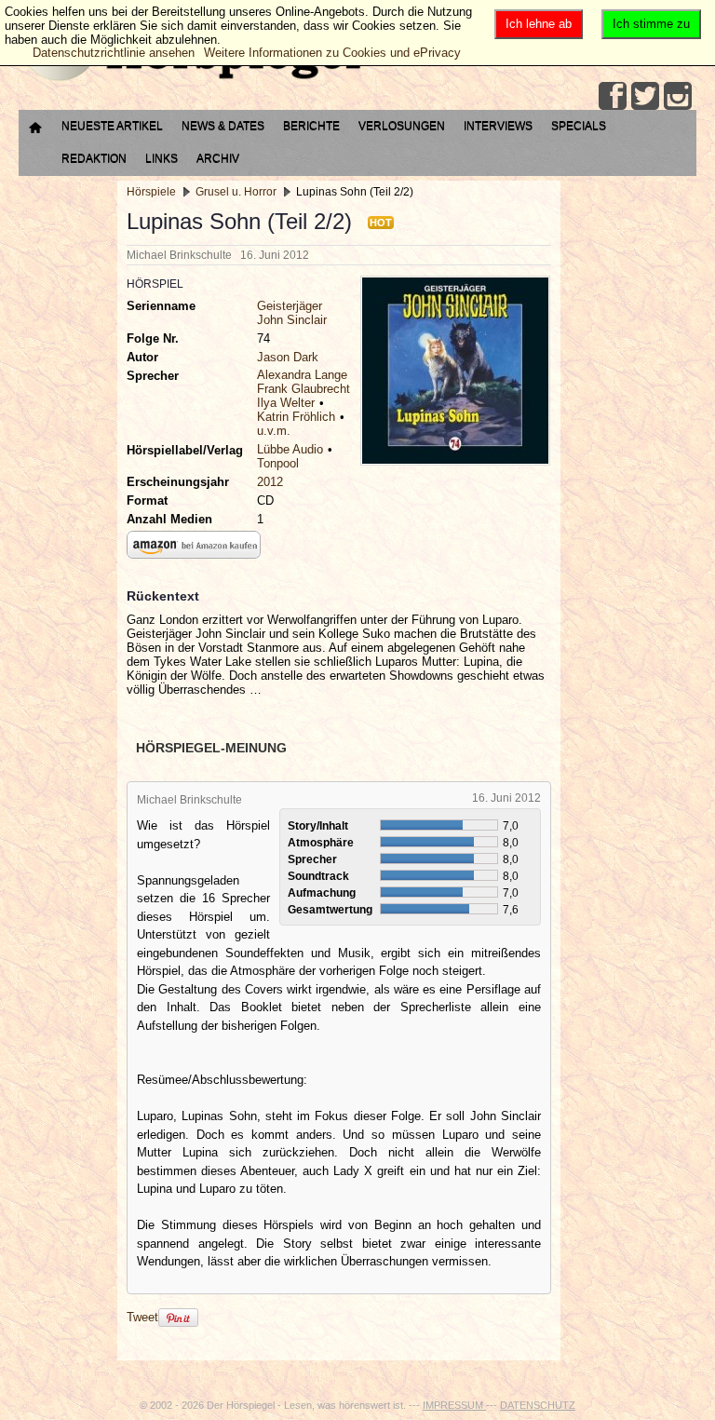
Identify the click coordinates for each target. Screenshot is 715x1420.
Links (161, 158)
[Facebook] (613, 96)
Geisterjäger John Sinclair (292, 313)
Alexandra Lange (302, 375)
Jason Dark (287, 357)
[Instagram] (678, 96)
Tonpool (278, 463)
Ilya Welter (286, 403)
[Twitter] (645, 96)
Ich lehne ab (539, 24)
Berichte (311, 125)
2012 (270, 482)
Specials (578, 125)
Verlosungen (401, 125)
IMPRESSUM (454, 1405)
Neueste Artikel (112, 125)
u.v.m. (273, 431)
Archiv (217, 158)
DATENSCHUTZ (537, 1405)
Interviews (498, 125)
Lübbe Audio (290, 449)
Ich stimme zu (651, 24)
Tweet (142, 1317)
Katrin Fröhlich (296, 417)
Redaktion (94, 158)
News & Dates (223, 125)
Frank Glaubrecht (303, 389)
